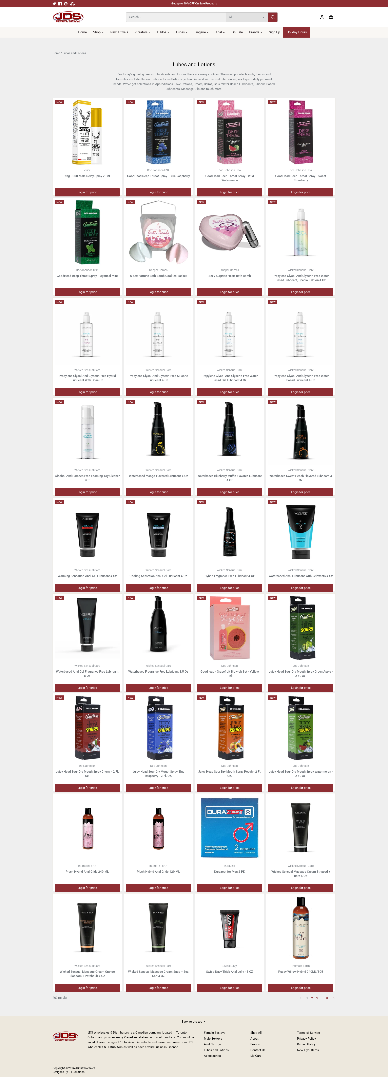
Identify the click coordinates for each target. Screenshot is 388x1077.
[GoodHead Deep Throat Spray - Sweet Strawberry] (300, 132)
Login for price (87, 192)
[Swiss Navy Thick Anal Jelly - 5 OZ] (229, 928)
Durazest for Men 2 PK (229, 868)
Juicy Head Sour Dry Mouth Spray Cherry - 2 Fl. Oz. (87, 771)
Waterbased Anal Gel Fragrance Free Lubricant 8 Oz (87, 671)
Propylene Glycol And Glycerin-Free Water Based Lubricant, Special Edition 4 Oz (301, 275)
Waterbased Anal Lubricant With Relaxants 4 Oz (301, 573)
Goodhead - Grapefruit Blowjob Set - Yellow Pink (229, 671)
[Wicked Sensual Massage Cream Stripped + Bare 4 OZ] (300, 827)
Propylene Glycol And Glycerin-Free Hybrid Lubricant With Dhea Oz (87, 375)
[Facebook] (60, 3)
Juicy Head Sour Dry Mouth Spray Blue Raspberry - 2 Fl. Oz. (158, 771)
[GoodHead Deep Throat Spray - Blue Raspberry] (158, 132)
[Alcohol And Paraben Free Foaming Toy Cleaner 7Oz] (87, 432)
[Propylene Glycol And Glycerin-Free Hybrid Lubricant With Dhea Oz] (87, 332)
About (254, 1038)
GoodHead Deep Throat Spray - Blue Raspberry (158, 173)
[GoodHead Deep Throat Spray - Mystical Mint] (87, 232)
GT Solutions (76, 1072)
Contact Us (258, 1050)
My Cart (255, 1056)
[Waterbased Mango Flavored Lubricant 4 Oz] (158, 432)
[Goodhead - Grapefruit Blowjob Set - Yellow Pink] (229, 628)
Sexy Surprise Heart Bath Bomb (230, 273)
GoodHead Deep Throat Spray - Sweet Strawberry (300, 175)
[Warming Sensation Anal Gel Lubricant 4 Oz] (87, 532)
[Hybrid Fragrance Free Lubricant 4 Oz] (229, 532)
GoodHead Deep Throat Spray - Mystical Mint (87, 273)
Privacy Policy (306, 1038)
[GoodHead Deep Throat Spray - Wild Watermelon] (229, 132)
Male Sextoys (213, 1038)
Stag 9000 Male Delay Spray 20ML (87, 173)
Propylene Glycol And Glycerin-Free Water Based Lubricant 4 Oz (301, 375)
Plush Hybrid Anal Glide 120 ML (158, 868)
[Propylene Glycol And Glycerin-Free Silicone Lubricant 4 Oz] (158, 332)
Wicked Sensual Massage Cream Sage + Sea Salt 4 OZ (158, 971)
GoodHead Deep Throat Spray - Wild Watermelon (229, 175)
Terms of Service (308, 1033)
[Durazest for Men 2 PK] (229, 827)
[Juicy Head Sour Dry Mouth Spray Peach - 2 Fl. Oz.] (229, 727)
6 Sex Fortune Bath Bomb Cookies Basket (158, 273)
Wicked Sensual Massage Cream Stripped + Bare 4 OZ (300, 871)
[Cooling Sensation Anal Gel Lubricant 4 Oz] (158, 532)
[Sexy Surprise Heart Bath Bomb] (229, 232)
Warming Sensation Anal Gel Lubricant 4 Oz (87, 573)
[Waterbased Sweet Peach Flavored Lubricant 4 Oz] (300, 432)
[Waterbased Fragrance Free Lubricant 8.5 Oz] (158, 628)
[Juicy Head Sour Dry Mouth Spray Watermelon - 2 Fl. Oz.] (300, 727)
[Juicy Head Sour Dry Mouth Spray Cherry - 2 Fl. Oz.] (87, 727)
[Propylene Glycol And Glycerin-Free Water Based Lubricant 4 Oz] (300, 332)
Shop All (256, 1033)
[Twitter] (54, 3)
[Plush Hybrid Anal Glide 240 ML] (87, 827)
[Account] (322, 17)
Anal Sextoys (212, 1044)
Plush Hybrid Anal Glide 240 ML (87, 868)
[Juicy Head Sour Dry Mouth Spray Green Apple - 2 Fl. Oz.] (300, 628)
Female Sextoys (214, 1033)
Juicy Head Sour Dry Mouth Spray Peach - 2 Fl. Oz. (229, 771)
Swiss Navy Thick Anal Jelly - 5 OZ (229, 969)
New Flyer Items (308, 1050)
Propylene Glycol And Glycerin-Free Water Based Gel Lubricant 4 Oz (229, 375)
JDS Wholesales (85, 1068)
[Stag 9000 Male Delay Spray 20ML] (87, 132)
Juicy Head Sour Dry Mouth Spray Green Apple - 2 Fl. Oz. (301, 671)
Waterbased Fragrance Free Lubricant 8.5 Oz (158, 668)
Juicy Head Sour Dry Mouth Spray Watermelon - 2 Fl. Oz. (301, 771)
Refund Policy (306, 1044)
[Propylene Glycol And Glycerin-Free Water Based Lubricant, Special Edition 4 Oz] (300, 232)
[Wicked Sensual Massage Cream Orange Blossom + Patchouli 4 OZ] (87, 928)
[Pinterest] (65, 3)
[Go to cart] (331, 17)
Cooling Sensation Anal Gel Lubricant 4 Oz (158, 573)
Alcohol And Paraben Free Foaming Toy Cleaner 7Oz (87, 475)
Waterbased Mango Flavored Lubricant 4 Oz (158, 473)
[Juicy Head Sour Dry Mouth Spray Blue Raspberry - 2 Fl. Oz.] (158, 727)
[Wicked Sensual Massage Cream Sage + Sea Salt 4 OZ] (158, 928)
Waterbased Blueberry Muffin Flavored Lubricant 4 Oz (229, 475)
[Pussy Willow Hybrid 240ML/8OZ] (300, 928)
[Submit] (272, 17)
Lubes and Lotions (216, 1050)
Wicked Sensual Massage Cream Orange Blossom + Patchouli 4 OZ (87, 971)
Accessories (212, 1056)
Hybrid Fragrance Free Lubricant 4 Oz (230, 573)
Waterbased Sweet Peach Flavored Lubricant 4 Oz (300, 475)
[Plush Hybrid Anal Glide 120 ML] (158, 827)
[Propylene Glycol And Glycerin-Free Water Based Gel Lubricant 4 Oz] (229, 332)
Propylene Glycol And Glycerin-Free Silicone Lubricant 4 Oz (158, 375)
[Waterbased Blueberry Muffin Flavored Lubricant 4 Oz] (229, 432)
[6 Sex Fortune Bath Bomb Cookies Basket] (158, 232)
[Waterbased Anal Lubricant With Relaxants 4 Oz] (300, 532)
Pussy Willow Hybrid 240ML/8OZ (300, 969)
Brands (255, 1044)
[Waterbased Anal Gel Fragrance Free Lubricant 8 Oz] (87, 628)
